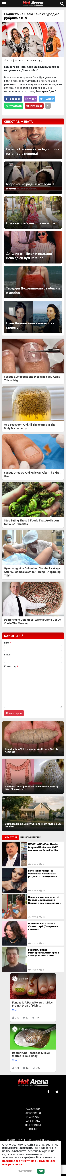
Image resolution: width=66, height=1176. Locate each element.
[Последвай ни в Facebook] (48, 1092)
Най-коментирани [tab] (30, 837)
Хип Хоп (33, 1128)
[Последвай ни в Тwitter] (56, 1092)
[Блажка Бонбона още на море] (33, 212)
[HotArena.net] (33, 1082)
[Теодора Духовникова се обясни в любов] (33, 282)
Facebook (15, 98)
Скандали (33, 1116)
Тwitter (49, 98)
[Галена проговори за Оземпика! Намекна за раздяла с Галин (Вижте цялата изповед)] (14, 880)
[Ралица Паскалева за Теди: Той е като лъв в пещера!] (33, 143)
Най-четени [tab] (10, 837)
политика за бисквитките (19, 1160)
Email (7, 654)
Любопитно (33, 1112)
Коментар (11, 666)
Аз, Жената (33, 1120)
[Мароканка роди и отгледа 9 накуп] (33, 177)
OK (41, 1171)
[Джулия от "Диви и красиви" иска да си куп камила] (33, 247)
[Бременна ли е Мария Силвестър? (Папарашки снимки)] (14, 933)
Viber (32, 98)
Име (8, 642)
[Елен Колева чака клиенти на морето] (33, 317)
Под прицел (33, 1124)
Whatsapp (15, 106)
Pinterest (36, 106)
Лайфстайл (33, 1108)
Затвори (25, 1171)
